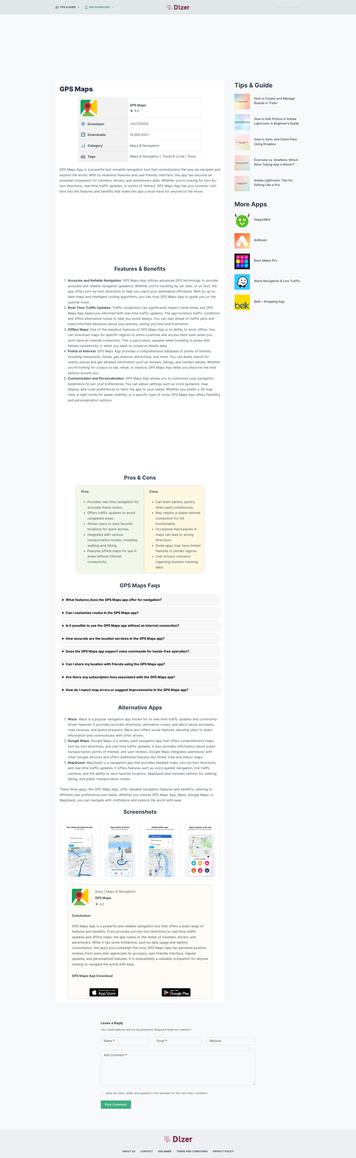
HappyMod (262, 219)
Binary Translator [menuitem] (289, 7)
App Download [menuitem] (99, 7)
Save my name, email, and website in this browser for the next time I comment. (157, 1093)
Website (215, 1041)
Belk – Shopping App (269, 301)
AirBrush (260, 240)
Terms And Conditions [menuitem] (192, 1151)
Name (109, 1041)
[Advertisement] (178, 45)
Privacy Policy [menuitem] (223, 1151)
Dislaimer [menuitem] (164, 1151)
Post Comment (116, 1104)
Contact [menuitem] (147, 1151)
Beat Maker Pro (265, 260)
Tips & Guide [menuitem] (68, 7)
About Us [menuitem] (128, 1151)
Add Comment (115, 1055)
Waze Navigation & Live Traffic (277, 281)
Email (162, 1041)
